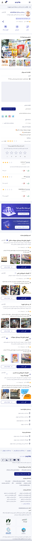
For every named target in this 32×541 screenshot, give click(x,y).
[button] (16, 254)
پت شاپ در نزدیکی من (19, 450)
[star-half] (12, 141)
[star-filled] (8, 141)
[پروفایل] (2, 2)
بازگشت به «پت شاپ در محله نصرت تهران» (18, 7)
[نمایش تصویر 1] (27, 63)
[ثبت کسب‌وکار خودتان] (6, 2)
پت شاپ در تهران (6, 450)
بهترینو (29, 450)
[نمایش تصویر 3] (12, 63)
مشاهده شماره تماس (7, 109)
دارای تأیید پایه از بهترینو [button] (23, 18)
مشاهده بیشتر (26, 504)
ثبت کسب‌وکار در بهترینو (23, 227)
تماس (22, 267)
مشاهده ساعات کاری (9, 123)
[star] (14, 141)
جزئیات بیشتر (7, 267)
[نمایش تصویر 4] (4, 63)
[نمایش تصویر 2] (19, 63)
